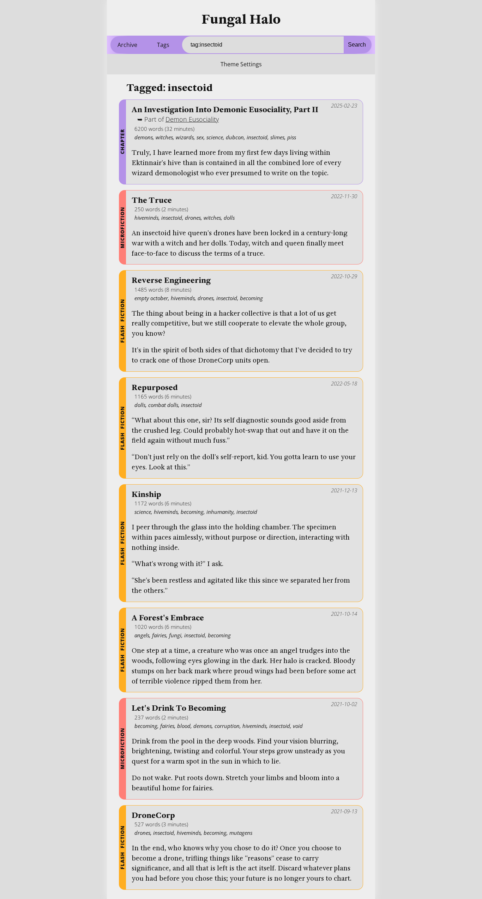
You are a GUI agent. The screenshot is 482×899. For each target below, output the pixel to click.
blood (184, 725)
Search (357, 45)
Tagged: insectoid (169, 88)
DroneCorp (153, 815)
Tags (163, 45)
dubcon (235, 137)
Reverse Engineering (171, 280)
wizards (185, 137)
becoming (251, 298)
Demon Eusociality (192, 119)
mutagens (240, 832)
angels (141, 635)
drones (193, 217)
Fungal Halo (241, 19)
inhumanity (220, 511)
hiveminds (146, 217)
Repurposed (155, 387)
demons (143, 137)
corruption (227, 725)
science (214, 137)
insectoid (257, 137)
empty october (151, 298)
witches (164, 137)
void (298, 725)
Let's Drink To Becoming (179, 708)
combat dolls (163, 404)
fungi (175, 635)
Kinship (146, 494)
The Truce (152, 200)
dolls (229, 217)
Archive (127, 45)
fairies (159, 635)
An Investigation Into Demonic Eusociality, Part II (225, 109)
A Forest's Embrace (168, 618)
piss (291, 137)
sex (200, 137)
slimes (277, 137)
